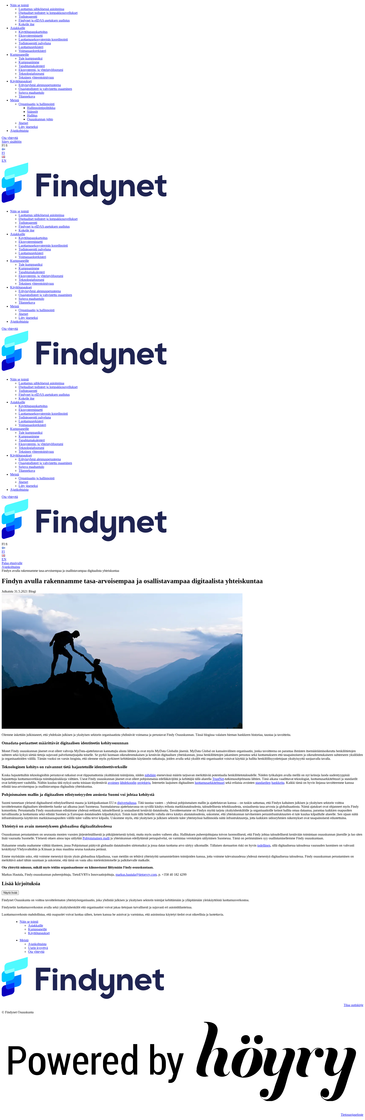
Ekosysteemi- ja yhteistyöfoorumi (41, 70)
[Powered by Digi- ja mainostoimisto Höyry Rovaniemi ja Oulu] (182, 1107)
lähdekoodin (128, 782)
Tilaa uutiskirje (353, 1005)
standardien (263, 782)
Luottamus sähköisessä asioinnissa (41, 9)
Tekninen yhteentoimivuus (36, 77)
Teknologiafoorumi (31, 73)
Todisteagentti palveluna (35, 43)
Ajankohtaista (19, 130)
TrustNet (218, 779)
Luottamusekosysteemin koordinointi (43, 39)
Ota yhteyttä (10, 138)
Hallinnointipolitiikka (41, 108)
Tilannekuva (27, 96)
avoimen (113, 782)
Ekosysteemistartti (31, 35)
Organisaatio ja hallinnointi (36, 104)
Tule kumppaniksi (30, 58)
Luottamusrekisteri (31, 47)
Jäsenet (23, 123)
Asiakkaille (17, 28)
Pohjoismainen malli (96, 838)
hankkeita (277, 782)
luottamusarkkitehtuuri (210, 782)
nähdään (150, 775)
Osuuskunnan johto (40, 119)
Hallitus (32, 115)
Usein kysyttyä (38, 948)
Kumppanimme (29, 62)
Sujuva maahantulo (31, 92)
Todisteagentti (28, 16)
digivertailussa (126, 803)
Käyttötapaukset (21, 81)
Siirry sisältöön (12, 141)
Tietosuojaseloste (352, 1114)
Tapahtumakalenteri (32, 66)
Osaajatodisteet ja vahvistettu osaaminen (45, 89)
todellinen (263, 845)
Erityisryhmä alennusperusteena (40, 85)
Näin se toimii (19, 5)
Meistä (14, 100)
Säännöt (32, 111)
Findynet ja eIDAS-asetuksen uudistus (44, 20)
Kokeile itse (26, 24)
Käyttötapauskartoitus (33, 32)
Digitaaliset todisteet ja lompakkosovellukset (48, 13)
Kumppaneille (19, 54)
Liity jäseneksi (28, 127)
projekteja (143, 782)
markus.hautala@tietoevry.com (136, 874)
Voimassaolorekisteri (32, 51)
